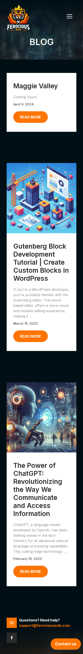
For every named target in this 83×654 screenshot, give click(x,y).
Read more (30, 117)
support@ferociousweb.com (44, 625)
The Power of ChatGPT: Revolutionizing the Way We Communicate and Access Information (37, 489)
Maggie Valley (35, 86)
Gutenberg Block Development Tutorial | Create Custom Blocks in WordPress (41, 262)
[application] (65, 645)
